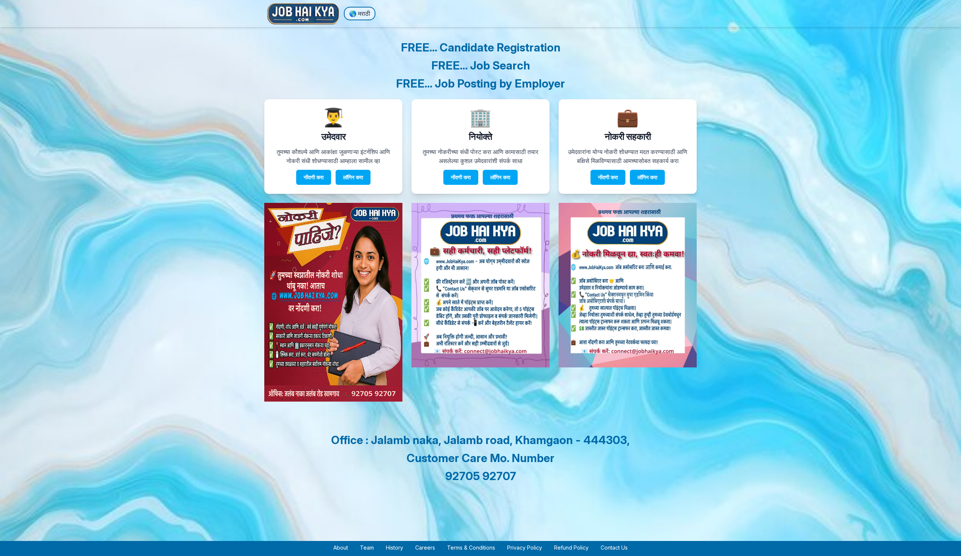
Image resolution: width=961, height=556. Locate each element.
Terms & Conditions (471, 547)
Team (367, 547)
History (394, 547)
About (340, 547)
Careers (425, 547)
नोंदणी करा (314, 177)
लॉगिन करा (353, 177)
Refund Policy (571, 547)
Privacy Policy (524, 547)
